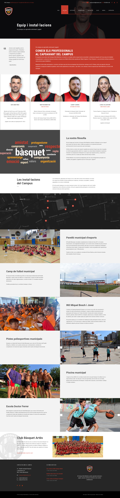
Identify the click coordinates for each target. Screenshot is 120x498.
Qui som (65, 10)
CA (82, 2)
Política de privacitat (91, 494)
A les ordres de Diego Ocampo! (55, 478)
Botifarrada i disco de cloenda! (55, 473)
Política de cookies (99, 494)
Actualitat (90, 10)
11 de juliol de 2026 (52, 470)
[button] (61, 280)
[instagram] (117, 2)
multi (88, 2)
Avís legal (85, 494)
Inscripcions (81, 10)
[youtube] (114, 2)
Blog (98, 10)
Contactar (111, 10)
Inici (58, 10)
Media (103, 10)
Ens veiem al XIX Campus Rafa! (55, 468)
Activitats (72, 10)
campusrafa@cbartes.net (96, 2)
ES (85, 2)
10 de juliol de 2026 (52, 480)
